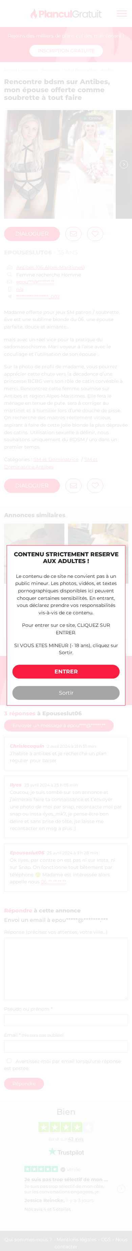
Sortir (66, 693)
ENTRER (66, 671)
